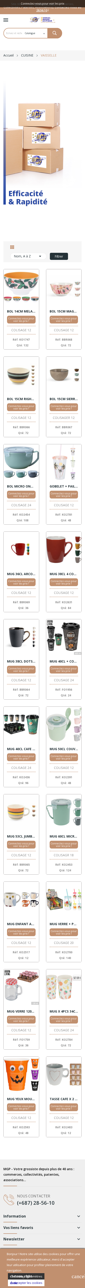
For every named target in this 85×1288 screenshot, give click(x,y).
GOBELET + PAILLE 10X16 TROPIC (64, 486)
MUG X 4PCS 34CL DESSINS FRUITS (64, 1011)
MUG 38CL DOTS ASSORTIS (21, 661)
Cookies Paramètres (26, 1276)
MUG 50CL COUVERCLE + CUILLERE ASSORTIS (64, 749)
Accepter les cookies (26, 1283)
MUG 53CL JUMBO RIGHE (21, 836)
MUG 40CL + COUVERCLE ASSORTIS (64, 661)
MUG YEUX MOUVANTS (21, 1099)
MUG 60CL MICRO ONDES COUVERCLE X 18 (64, 836)
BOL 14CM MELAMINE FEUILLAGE (21, 311)
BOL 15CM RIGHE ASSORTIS (21, 399)
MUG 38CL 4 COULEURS (64, 574)
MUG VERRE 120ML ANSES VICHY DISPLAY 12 (21, 1011)
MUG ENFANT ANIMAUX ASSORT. (21, 924)
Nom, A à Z (28, 256)
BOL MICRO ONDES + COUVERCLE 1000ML (21, 486)
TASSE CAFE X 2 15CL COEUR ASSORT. (64, 1099)
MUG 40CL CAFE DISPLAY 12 (21, 749)
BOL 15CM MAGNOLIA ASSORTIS (64, 311)
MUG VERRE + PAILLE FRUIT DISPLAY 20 (64, 924)
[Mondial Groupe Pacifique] (42, 152)
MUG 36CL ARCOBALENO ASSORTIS (21, 574)
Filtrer (59, 256)
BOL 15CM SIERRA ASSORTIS (64, 399)
